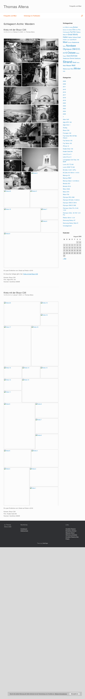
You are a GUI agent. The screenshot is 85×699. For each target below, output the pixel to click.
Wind (71, 69)
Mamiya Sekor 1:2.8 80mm (71, 181)
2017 (64, 95)
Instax (65, 39)
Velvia (78, 62)
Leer (68, 39)
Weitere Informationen (61, 694)
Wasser (68, 65)
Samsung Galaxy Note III (70, 223)
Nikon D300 (66, 189)
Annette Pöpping (71, 529)
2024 (64, 111)
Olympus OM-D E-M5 (69, 205)
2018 (64, 98)
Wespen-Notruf (70, 533)
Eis (74, 29)
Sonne (72, 58)
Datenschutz (24, 531)
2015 (64, 89)
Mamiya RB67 (67, 178)
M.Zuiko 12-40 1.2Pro (69, 170)
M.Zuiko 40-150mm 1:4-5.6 (71, 173)
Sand (69, 56)
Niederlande (75, 42)
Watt (73, 65)
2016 (64, 92)
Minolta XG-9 (67, 186)
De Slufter (69, 29)
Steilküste (78, 58)
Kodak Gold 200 (68, 151)
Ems (76, 29)
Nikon (64, 46)
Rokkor (77, 53)
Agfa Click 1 (66, 125)
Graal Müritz (73, 34)
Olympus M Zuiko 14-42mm (71, 200)
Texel (74, 62)
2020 (64, 103)
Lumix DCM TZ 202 (69, 167)
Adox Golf (66, 119)
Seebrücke (66, 58)
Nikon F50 (66, 194)
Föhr (74, 32)
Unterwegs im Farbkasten (32, 16)
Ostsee (71, 52)
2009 (64, 84)
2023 (64, 108)
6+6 (64, 27)
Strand (67, 61)
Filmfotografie (66, 32)
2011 (64, 87)
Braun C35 (66, 130)
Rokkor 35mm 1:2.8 (69, 218)
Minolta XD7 (66, 183)
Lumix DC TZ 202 (68, 164)
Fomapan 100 (67, 133)
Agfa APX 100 (67, 122)
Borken (75, 27)
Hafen (65, 37)
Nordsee (71, 45)
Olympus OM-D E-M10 (70, 203)
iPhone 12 (66, 146)
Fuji (71, 32)
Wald (64, 65)
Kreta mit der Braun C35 (15, 29)
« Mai (64, 259)
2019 (64, 100)
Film (79, 30)
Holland (75, 37)
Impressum (24, 529)
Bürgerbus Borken (71, 531)
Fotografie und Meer (10, 16)
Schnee (74, 55)
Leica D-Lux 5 (67, 154)
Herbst (70, 37)
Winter (77, 68)
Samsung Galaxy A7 (69, 220)
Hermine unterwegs (71, 535)
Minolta (70, 42)
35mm (67, 27)
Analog (65, 128)
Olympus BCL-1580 (68, 197)
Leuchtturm (73, 39)
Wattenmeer (66, 69)
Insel (79, 37)
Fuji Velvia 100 (67, 143)
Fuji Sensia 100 (67, 140)
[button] (82, 15)
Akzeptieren (74, 694)
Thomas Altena (30, 32)
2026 (64, 114)
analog (71, 27)
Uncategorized (67, 226)
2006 (64, 81)
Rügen (64, 56)
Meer (65, 41)
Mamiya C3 (66, 175)
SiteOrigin (45, 543)
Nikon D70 (66, 192)
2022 (64, 106)
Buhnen (65, 29)
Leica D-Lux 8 (67, 157)
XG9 (64, 71)
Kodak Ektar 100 (68, 149)
